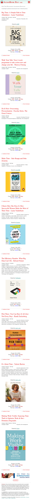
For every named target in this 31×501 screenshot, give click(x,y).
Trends (6, 498)
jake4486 (18, 170)
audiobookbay (23, 497)
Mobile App (13, 498)
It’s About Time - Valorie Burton (13, 364)
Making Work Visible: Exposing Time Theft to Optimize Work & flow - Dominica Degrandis (15, 418)
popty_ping (18, 328)
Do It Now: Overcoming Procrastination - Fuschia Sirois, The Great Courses (14, 110)
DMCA (9, 498)
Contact (3, 498)
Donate (27, 497)
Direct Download (26, 55)
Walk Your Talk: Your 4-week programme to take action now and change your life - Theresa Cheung (14, 62)
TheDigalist (18, 278)
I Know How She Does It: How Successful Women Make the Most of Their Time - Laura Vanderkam (15, 208)
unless (18, 122)
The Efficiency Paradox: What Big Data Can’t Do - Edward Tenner (14, 259)
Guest (18, 72)
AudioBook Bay (13, 2)
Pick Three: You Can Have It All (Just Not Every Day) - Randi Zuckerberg (15, 315)
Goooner (18, 222)
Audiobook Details (6, 55)
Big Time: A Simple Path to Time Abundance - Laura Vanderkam (13, 13)
